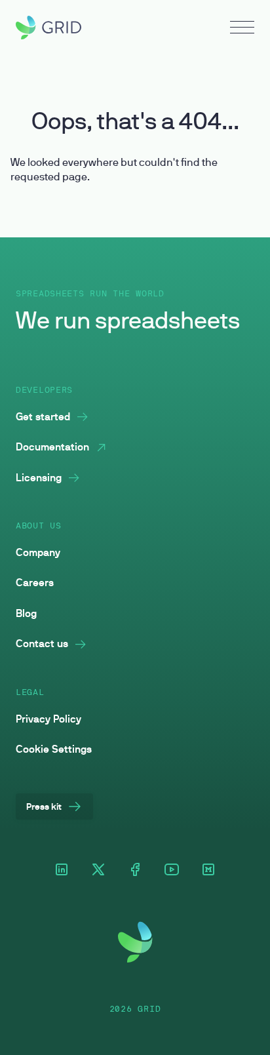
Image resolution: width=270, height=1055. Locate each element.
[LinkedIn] (61, 870)
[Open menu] (242, 29)
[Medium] (208, 870)
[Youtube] (172, 870)
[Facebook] (135, 870)
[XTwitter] (98, 870)
